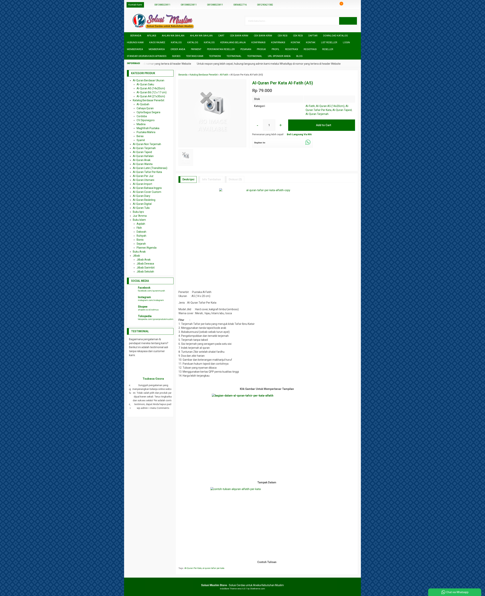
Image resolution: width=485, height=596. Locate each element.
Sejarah (141, 243)
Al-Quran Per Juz (143, 175)
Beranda (135, 35)
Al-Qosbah (143, 104)
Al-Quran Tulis (141, 207)
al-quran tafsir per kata (213, 568)
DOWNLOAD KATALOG (335, 35)
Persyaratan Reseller (221, 49)
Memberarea (135, 49)
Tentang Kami (194, 56)
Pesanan (245, 49)
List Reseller (329, 42)
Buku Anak (139, 251)
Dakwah (141, 231)
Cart (221, 35)
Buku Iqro (138, 211)
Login (346, 42)
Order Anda (178, 49)
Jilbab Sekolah (145, 271)
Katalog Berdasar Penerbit (148, 100)
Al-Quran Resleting (144, 199)
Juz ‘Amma (140, 215)
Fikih (139, 227)
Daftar (313, 35)
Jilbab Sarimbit (146, 267)
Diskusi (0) (235, 179)
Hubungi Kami (135, 42)
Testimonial (234, 56)
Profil (275, 49)
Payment (196, 49)
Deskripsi (188, 179)
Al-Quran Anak (141, 160)
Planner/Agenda (146, 247)
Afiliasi (151, 35)
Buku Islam (139, 219)
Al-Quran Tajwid (342, 110)
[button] (348, 21)
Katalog (176, 42)
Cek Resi (282, 35)
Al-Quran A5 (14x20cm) (330, 106)
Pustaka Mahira (146, 132)
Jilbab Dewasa (145, 263)
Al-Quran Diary (141, 195)
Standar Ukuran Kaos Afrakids (146, 56)
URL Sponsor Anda (279, 56)
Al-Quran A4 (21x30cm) (151, 96)
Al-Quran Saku (145, 84)
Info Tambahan (211, 179)
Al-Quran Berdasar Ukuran (148, 80)
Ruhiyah (141, 235)
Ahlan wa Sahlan (201, 35)
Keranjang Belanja (233, 42)
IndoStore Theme (228, 588)
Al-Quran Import (142, 183)
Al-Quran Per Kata (193, 568)
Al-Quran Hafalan (143, 156)
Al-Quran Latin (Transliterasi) (150, 168)
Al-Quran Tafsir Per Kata (147, 172)
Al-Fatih (310, 106)
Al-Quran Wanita (143, 164)
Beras (140, 136)
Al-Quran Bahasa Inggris (147, 187)
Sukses (176, 56)
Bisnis (140, 239)
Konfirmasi (258, 42)
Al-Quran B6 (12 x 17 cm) (152, 92)
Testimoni (215, 56)
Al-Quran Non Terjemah (147, 144)
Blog (299, 56)
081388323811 (162, 4)
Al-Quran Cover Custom (147, 191)
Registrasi (291, 49)
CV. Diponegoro (146, 120)
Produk (261, 49)
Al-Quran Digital (142, 203)
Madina (141, 124)
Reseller (327, 49)
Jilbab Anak (144, 259)
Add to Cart (323, 125)
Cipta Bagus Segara (148, 112)
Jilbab (136, 255)
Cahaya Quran (145, 108)
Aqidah (141, 223)
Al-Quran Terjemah (317, 113)
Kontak (295, 42)
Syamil (141, 140)
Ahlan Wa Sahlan (173, 35)
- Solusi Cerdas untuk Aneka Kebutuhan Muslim (242, 585)
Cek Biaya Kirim (239, 35)
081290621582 (265, 4)
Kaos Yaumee (157, 42)
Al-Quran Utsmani (143, 179)
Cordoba (142, 116)
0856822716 (240, 4)
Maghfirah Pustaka (148, 128)
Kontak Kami (135, 4)
